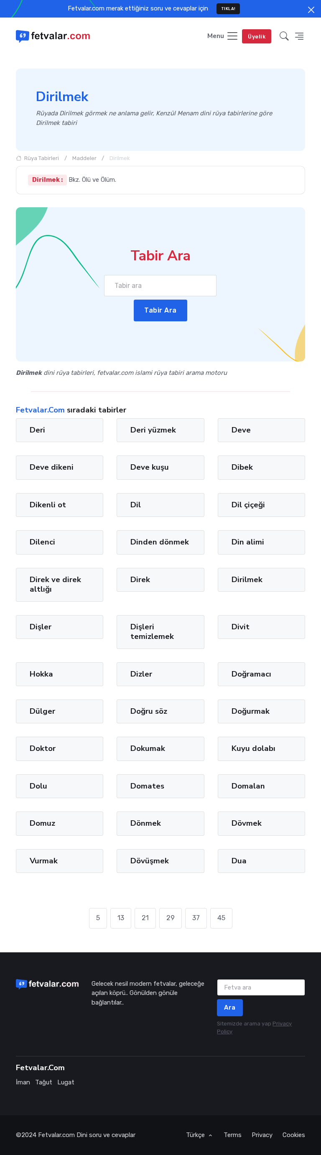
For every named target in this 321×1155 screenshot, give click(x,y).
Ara (230, 1007)
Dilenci (42, 542)
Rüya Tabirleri (41, 158)
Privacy (262, 1135)
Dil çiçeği (248, 504)
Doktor (43, 748)
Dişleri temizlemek (152, 631)
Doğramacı (251, 674)
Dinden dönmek (159, 542)
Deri (37, 430)
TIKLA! (228, 8)
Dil (135, 504)
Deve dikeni (52, 467)
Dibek (242, 467)
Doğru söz (148, 711)
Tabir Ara (160, 310)
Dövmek (247, 823)
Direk (140, 579)
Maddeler (84, 158)
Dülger (42, 711)
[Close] (311, 10)
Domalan (248, 786)
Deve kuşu (149, 467)
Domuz (42, 823)
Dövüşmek (149, 860)
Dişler (40, 626)
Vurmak (44, 860)
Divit (241, 626)
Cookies (294, 1135)
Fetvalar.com (56, 1135)
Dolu (38, 786)
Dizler (141, 674)
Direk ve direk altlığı (55, 584)
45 (221, 918)
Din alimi (248, 542)
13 (120, 918)
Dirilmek (247, 579)
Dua (239, 860)
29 (170, 918)
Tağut (43, 1082)
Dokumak (147, 748)
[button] (284, 36)
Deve (241, 430)
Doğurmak (251, 711)
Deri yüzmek (153, 430)
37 (196, 918)
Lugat (65, 1082)
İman (23, 1082)
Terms (233, 1135)
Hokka (41, 674)
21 (145, 918)
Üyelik (256, 36)
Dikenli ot (48, 504)
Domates (147, 786)
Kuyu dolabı (253, 748)
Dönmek (145, 823)
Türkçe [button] (196, 1135)
